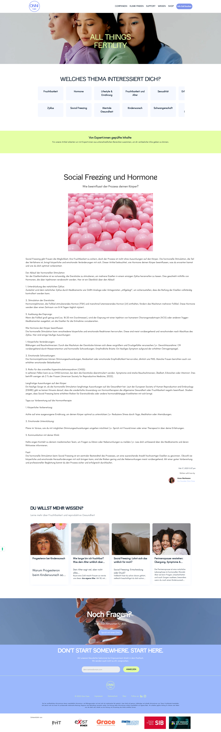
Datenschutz (112, 696)
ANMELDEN (131, 669)
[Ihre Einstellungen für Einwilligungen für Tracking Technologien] (2, 549)
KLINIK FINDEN (136, 6)
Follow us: (135, 696)
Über (124, 696)
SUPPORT (150, 6)
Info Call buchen (184, 6)
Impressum (99, 696)
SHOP (171, 6)
